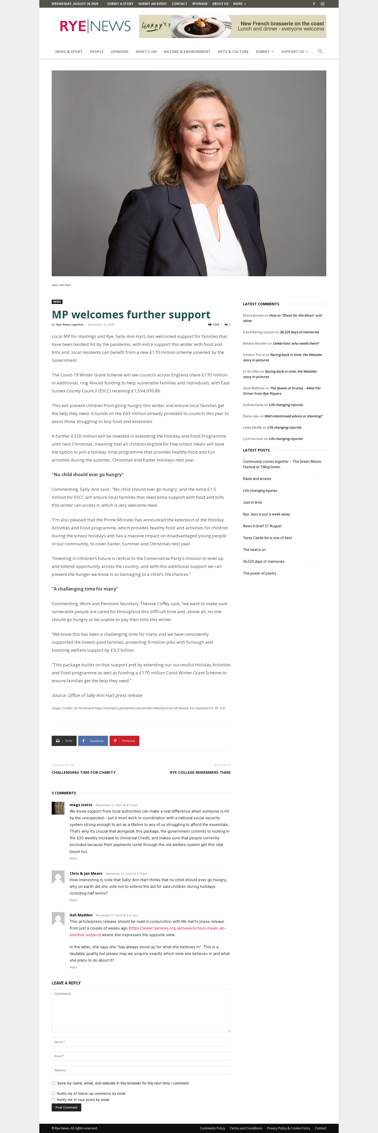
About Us (220, 4)
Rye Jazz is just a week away (266, 514)
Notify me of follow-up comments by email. (91, 1093)
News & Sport (69, 51)
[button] (320, 52)
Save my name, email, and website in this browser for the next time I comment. (123, 1083)
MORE (237, 4)
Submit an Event (152, 4)
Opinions (120, 51)
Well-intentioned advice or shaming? (293, 416)
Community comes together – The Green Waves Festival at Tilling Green (282, 464)
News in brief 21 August (262, 526)
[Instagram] (322, 4)
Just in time (252, 502)
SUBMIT (263, 51)
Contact (179, 4)
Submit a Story (120, 4)
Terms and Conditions (246, 1128)
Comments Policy (212, 1128)
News (57, 301)
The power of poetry (259, 573)
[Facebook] (314, 4)
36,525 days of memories (299, 332)
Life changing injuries (286, 404)
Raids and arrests (257, 479)
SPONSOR (200, 4)
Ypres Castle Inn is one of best (267, 538)
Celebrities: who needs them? (296, 343)
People (97, 51)
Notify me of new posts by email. (83, 1100)
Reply (73, 858)
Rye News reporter (70, 324)
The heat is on (254, 550)
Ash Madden (81, 915)
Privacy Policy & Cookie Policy (288, 1128)
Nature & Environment (187, 51)
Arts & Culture (233, 51)
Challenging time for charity (84, 772)
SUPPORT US (292, 51)
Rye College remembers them (200, 772)
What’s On (146, 51)
